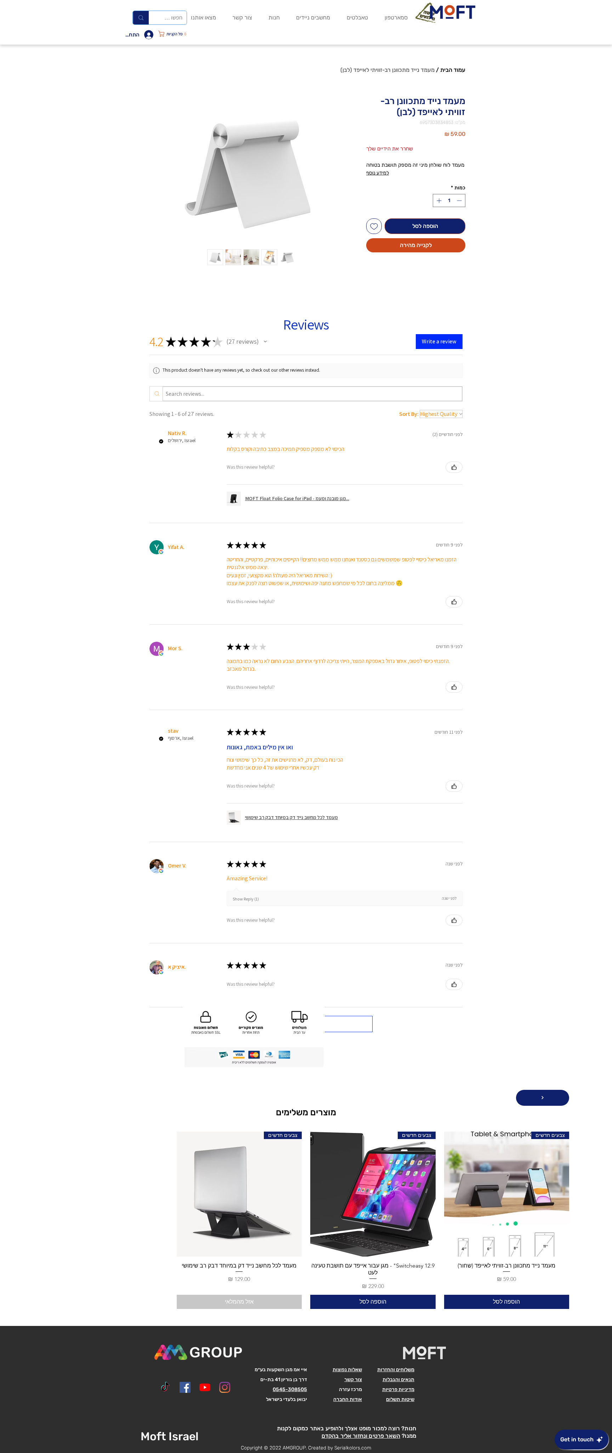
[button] (179, 34)
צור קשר (353, 1380)
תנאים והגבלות (398, 1380)
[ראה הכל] (542, 1098)
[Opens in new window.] (161, 552)
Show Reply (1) (246, 899)
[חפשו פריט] (141, 17)
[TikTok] (165, 1387)
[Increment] (438, 200)
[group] (306, 1220)
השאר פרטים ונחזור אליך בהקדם (361, 1435)
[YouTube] (204, 1387)
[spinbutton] (449, 200)
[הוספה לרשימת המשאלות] (374, 226)
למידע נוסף (377, 173)
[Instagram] (224, 1387)
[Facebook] (185, 1387)
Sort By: (409, 414)
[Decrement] (459, 200)
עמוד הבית (452, 70)
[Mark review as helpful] (454, 467)
